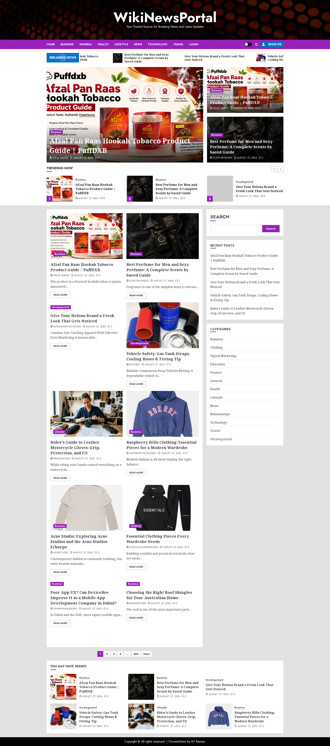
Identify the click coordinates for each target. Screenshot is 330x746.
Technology (157, 44)
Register (274, 44)
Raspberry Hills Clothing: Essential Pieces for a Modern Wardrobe (161, 445)
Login (193, 44)
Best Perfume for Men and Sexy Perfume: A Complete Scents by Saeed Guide (241, 147)
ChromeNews (177, 741)
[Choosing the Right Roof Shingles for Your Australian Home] (162, 584)
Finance (216, 372)
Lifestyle (121, 44)
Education (217, 364)
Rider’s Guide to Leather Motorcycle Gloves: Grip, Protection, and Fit (75, 448)
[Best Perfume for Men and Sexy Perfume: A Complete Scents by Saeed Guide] (60, 189)
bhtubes (134, 364)
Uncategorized (164, 182)
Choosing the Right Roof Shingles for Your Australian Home (159, 595)
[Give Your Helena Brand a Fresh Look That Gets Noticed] (140, 189)
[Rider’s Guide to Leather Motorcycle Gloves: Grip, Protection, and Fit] (86, 414)
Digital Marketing (223, 356)
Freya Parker (60, 158)
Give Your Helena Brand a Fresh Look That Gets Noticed (179, 189)
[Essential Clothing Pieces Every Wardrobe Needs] (162, 508)
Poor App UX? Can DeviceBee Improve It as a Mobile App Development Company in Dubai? (83, 598)
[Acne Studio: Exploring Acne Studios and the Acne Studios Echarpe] (86, 508)
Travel (178, 44)
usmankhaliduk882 (65, 608)
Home (51, 44)
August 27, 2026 (83, 158)
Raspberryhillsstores (142, 453)
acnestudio (60, 552)
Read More (60, 295)
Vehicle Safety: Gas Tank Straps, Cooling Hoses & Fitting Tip (255, 189)
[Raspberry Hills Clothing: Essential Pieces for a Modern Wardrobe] (162, 414)
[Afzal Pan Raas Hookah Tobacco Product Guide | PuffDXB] (125, 115)
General (85, 44)
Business (67, 44)
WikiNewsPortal (165, 17)
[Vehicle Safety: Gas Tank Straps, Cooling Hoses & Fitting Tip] (220, 189)
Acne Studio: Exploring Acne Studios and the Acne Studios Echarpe (78, 541)
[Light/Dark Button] (248, 44)
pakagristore (61, 458)
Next (146, 654)
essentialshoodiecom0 (143, 547)
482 (136, 654)
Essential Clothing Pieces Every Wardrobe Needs (157, 539)
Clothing (136, 526)
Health (103, 44)
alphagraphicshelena (67, 326)
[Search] (256, 44)
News (138, 44)
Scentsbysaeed (222, 157)
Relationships (220, 414)
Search (219, 216)
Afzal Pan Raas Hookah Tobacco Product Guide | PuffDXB (119, 145)
